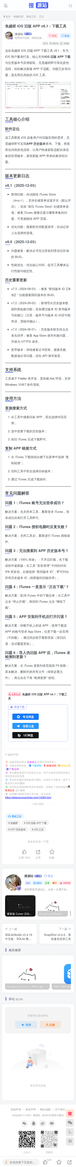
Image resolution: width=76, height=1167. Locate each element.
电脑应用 (18, 16)
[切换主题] (70, 1132)
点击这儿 (31, 761)
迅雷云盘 (28, 726)
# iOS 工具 (38, 829)
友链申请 (16, 1109)
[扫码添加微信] (70, 1123)
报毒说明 (51, 765)
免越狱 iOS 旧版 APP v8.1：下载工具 (35, 26)
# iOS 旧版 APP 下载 (35, 823)
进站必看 (65, 765)
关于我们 (60, 1109)
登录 (28, 1025)
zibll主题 (49, 1115)
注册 (52, 1025)
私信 (66, 35)
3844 (39, 883)
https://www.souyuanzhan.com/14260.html (28, 797)
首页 (8, 16)
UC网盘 (28, 735)
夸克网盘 (28, 717)
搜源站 (19, 34)
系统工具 (31, 16)
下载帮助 (36, 765)
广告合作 (14, 769)
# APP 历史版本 (17, 829)
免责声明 (30, 1109)
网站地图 (45, 1109)
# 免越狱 (13, 823)
